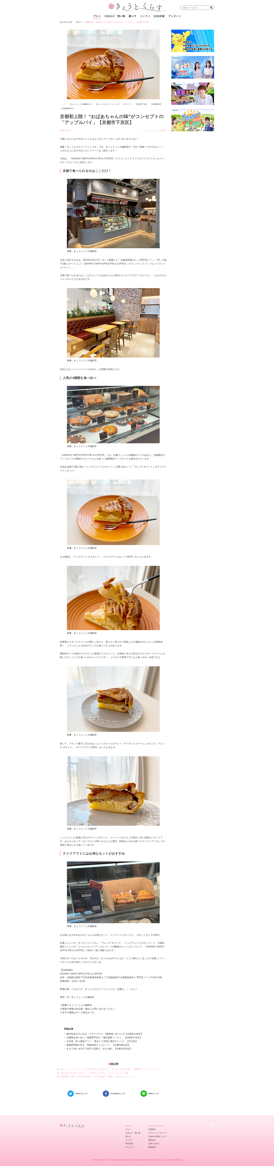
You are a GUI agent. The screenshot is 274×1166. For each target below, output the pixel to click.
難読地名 (150, 24)
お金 (139, 24)
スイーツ (128, 104)
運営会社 (152, 1140)
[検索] (211, 8)
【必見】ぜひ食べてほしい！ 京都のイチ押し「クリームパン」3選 (94, 1073)
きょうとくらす (66, 22)
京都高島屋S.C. (68, 108)
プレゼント (174, 16)
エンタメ (145, 16)
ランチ (103, 24)
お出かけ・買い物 (114, 16)
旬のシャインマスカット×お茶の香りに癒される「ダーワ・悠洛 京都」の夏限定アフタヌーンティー (111, 1069)
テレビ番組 (164, 24)
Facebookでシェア (117, 1094)
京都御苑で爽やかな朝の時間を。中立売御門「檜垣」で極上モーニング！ (97, 1076)
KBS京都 (159, 16)
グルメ (97, 16)
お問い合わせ (153, 1143)
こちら (127, 989)
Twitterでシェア (81, 1094)
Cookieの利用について (157, 1136)
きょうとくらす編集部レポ (81, 104)
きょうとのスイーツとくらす (108, 104)
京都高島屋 (156, 104)
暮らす (132, 16)
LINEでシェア (153, 1094)
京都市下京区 (142, 104)
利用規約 (152, 1129)
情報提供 (152, 1147)
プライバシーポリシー (157, 1133)
